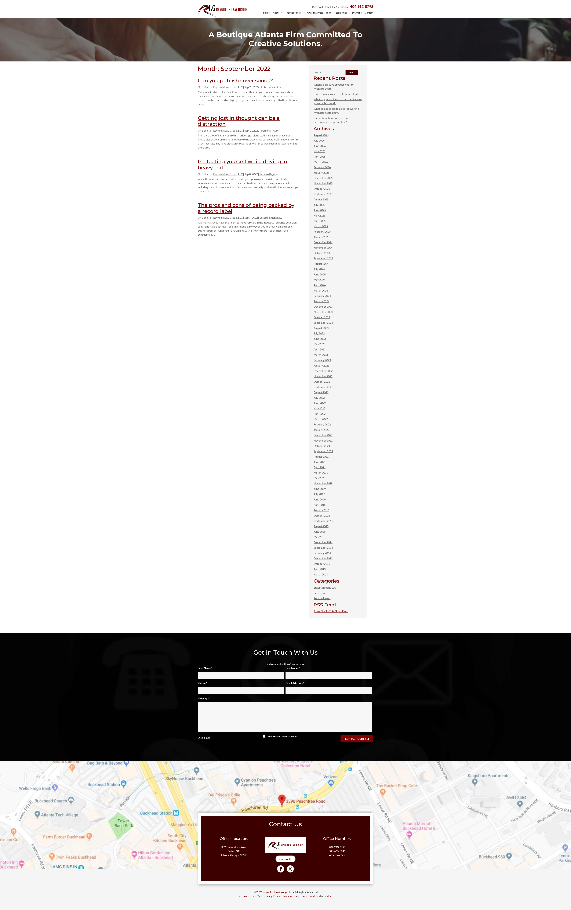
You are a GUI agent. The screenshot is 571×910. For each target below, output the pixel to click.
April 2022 (319, 413)
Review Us (285, 859)
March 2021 (321, 472)
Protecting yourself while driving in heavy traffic (242, 164)
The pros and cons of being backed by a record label (246, 208)
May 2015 (319, 537)
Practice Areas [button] (293, 13)
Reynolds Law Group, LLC (228, 87)
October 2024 (322, 253)
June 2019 (320, 488)
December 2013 (323, 558)
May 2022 (319, 408)
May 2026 (319, 151)
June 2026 (320, 145)
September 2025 (323, 194)
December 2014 (323, 542)
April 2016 (319, 504)
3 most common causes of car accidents (336, 94)
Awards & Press (315, 13)
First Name (205, 668)
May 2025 (319, 215)
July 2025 (319, 204)
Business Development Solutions (301, 896)
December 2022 (323, 370)
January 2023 (321, 365)
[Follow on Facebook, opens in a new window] (280, 868)
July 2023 (319, 333)
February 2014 (322, 553)
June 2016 (320, 499)
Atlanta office (337, 855)
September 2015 (323, 520)
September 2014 (323, 547)
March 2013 (321, 574)
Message (204, 698)
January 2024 (321, 301)
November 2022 (323, 376)
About (276, 13)
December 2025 (323, 178)
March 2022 (321, 419)
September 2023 (323, 322)
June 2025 (320, 210)
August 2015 (321, 526)
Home (266, 13)
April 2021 (319, 467)
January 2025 (321, 237)
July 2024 (319, 269)
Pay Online (356, 13)
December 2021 (323, 435)
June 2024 (320, 274)
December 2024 (323, 242)
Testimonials (340, 13)
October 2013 (322, 563)
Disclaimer (204, 737)
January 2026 (321, 172)
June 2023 (320, 338)
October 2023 (322, 317)
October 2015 (322, 515)
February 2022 (322, 424)
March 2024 (321, 290)
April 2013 (319, 569)
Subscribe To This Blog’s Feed (331, 611)
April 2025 (319, 220)
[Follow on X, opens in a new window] (290, 868)
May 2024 (319, 279)
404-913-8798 (361, 6)
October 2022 (322, 381)
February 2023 (322, 360)
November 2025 (323, 183)
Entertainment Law (272, 87)
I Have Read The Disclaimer (282, 736)
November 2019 (323, 483)
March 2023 (321, 354)
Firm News (320, 593)
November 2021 (323, 440)
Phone (202, 683)
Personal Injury (270, 130)
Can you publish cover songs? (235, 80)
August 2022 (321, 392)
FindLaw (328, 896)
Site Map (257, 896)
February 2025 (322, 231)
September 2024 (323, 258)
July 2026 (319, 140)
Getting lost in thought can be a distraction (239, 121)
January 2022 (321, 429)
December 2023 (323, 306)
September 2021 (323, 451)
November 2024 (323, 247)
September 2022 (323, 387)
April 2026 (319, 156)
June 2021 (320, 462)
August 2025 (321, 199)
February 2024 (322, 295)
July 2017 (319, 494)
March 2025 (321, 226)
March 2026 (321, 162)
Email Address (295, 683)
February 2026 (322, 167)
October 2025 (322, 188)
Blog (328, 13)
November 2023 (323, 312)
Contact (369, 13)
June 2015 (320, 531)
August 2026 (321, 135)
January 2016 (321, 510)
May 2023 (319, 344)
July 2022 (319, 397)
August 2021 (321, 456)
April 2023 (319, 349)
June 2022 (320, 403)
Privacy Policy (272, 896)
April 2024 (319, 285)
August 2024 (321, 263)
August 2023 (321, 328)
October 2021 (322, 445)
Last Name (293, 668)
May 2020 (319, 478)
